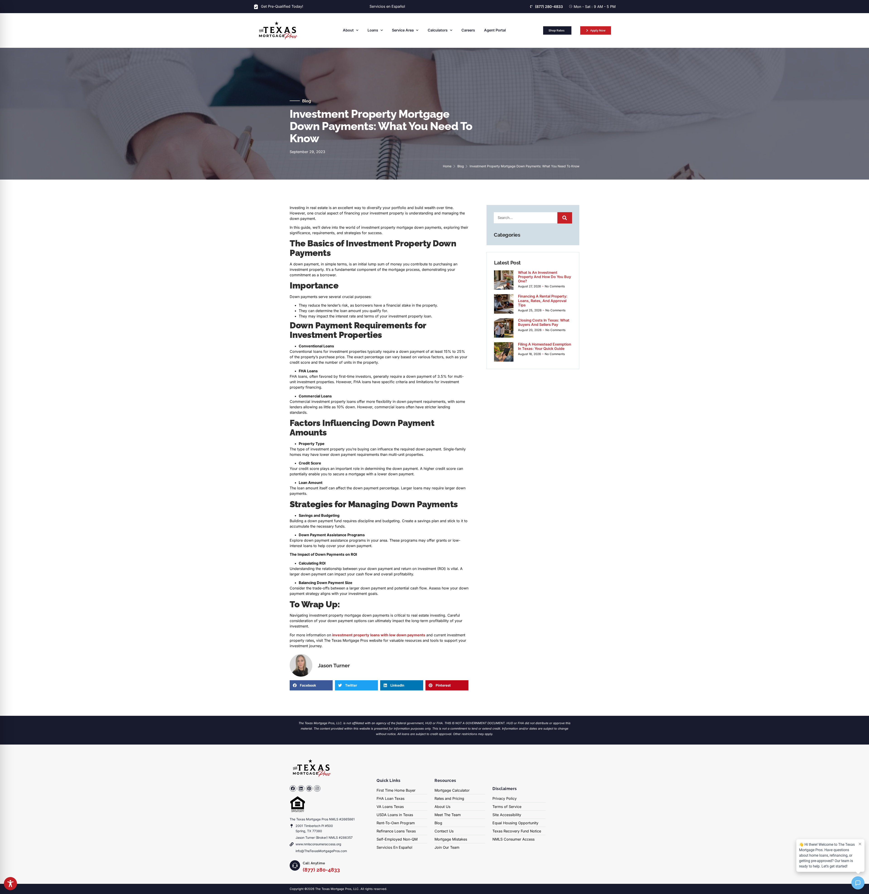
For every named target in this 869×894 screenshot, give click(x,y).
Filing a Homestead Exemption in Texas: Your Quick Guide (544, 346)
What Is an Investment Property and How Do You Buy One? (544, 276)
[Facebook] (293, 788)
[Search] (564, 218)
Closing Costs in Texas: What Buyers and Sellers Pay (543, 322)
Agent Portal (495, 30)
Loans (373, 30)
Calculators (438, 30)
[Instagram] (317, 788)
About (348, 30)
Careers (468, 30)
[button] (311, 685)
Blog (306, 101)
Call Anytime (314, 863)
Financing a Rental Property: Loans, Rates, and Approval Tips (542, 300)
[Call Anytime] (295, 865)
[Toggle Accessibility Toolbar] (10, 884)
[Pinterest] (309, 788)
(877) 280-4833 (321, 870)
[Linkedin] (301, 788)
